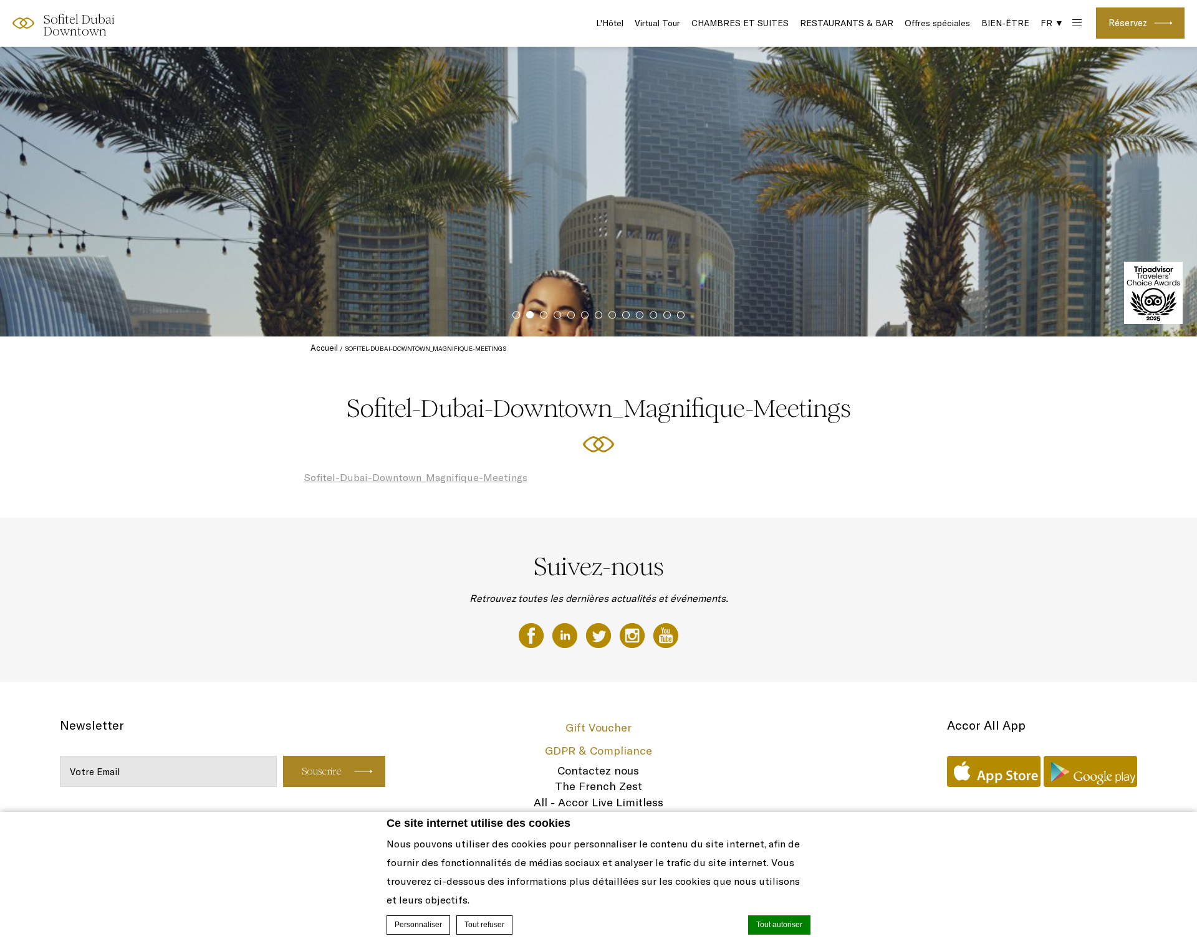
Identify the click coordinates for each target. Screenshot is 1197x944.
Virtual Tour (657, 23)
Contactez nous (598, 770)
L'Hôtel (609, 23)
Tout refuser (484, 924)
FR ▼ (1052, 23)
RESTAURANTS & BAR (846, 23)
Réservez (1127, 23)
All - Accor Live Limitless (598, 802)
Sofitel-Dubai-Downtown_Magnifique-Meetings (415, 477)
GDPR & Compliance (598, 750)
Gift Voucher (598, 727)
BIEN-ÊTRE (1005, 23)
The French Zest (598, 786)
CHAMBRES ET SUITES (740, 23)
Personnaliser (418, 924)
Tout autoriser (779, 924)
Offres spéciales (937, 23)
